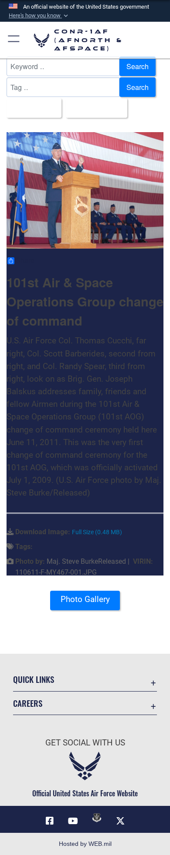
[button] (39, 15)
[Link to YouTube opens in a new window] (73, 821)
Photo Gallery (85, 599)
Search (137, 66)
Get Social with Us (85, 743)
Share (25, 260)
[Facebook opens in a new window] (49, 821)
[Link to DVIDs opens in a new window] (96, 817)
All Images (31, 108)
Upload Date (94, 108)
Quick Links (33, 679)
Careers (27, 703)
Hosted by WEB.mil (85, 843)
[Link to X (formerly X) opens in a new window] (120, 821)
